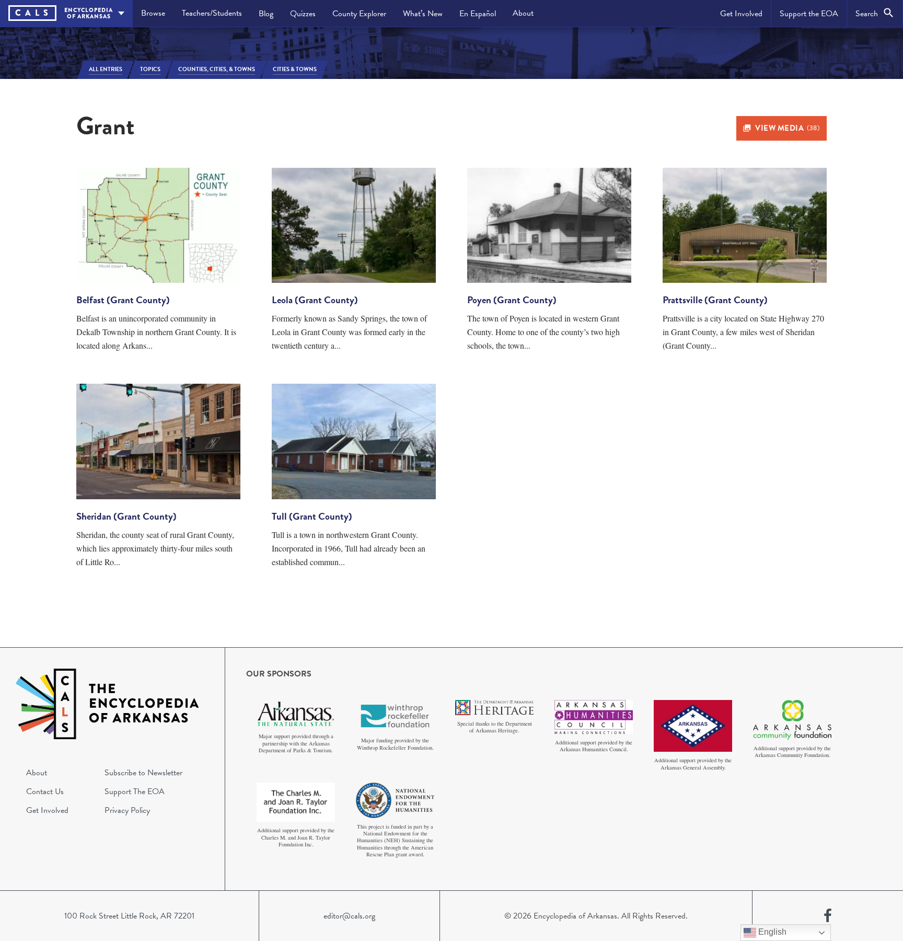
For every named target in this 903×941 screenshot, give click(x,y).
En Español (477, 13)
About (523, 13)
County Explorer (359, 13)
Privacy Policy (127, 810)
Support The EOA (135, 791)
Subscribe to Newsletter (143, 772)
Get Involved (741, 13)
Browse (153, 13)
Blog (266, 13)
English (771, 931)
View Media (787, 128)
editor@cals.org (349, 916)
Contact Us (45, 791)
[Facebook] (828, 916)
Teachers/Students (212, 13)
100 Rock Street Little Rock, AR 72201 (129, 916)
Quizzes (303, 13)
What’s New (423, 13)
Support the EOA (809, 13)
